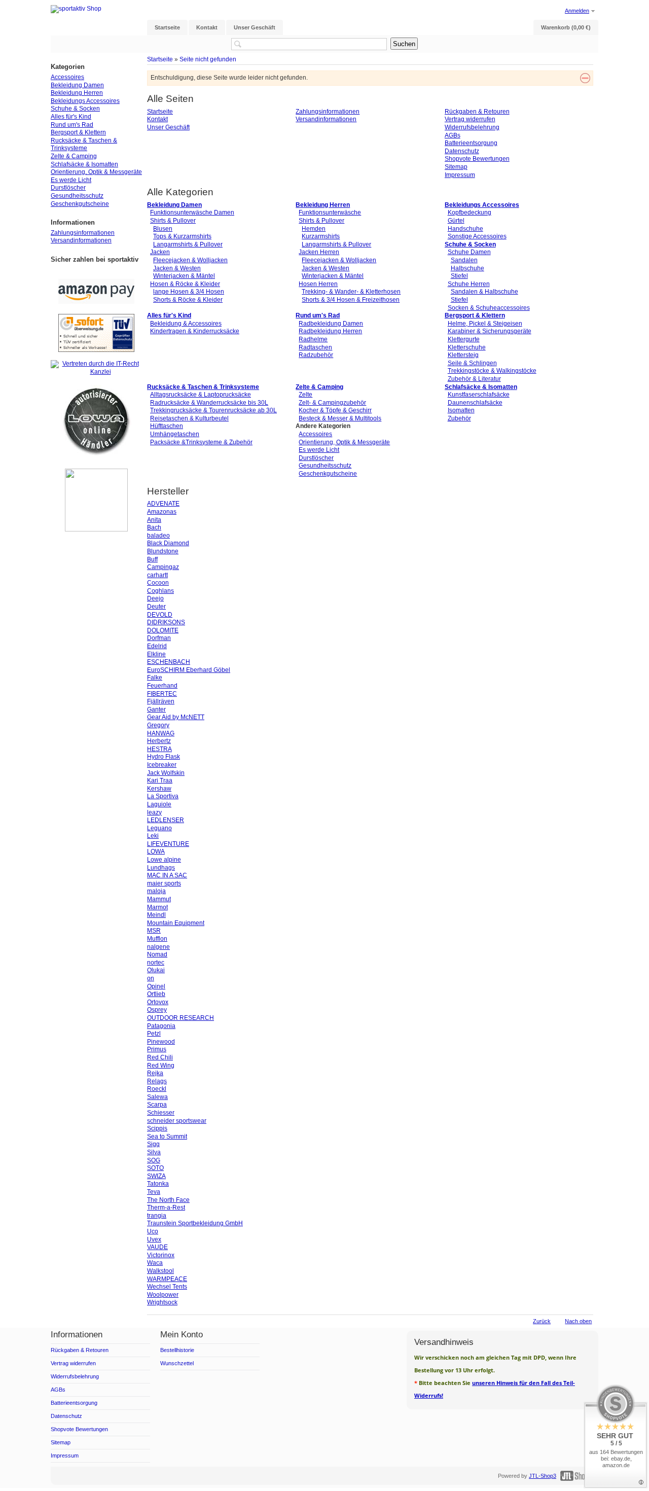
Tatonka (158, 1183)
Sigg (153, 1144)
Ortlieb (156, 994)
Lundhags (161, 867)
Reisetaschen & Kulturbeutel (189, 418)
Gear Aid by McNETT (175, 717)
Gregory (158, 725)
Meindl (156, 914)
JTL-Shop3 (542, 1476)
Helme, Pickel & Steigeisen (485, 323)
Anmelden (577, 11)
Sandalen (464, 260)
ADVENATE (163, 503)
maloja (156, 891)
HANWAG (160, 733)
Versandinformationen (326, 119)
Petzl (154, 1033)
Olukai (156, 970)
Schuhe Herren (469, 284)
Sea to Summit (167, 1136)
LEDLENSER (165, 820)
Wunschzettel (177, 1363)
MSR (154, 930)
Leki (153, 835)
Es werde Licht (319, 449)
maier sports (164, 883)
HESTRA (159, 749)
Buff (152, 559)
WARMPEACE (167, 1279)
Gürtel (456, 220)
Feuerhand (162, 685)
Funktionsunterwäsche (330, 212)
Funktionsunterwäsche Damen (192, 212)
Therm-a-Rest (166, 1207)
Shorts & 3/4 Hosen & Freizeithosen (351, 299)
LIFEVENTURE (168, 843)
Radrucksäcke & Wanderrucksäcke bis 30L (209, 402)
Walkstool (160, 1270)
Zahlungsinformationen (327, 111)
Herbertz (159, 740)
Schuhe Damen (469, 252)
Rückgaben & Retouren (477, 111)
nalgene (158, 946)
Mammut (159, 899)
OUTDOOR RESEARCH (180, 1017)
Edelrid (157, 646)
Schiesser (160, 1112)
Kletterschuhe (467, 347)
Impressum (460, 175)
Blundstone (162, 551)
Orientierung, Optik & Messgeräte (344, 442)
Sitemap (456, 166)
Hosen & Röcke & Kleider (185, 284)
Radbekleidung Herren (330, 331)
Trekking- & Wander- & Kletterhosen (351, 291)
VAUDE (157, 1247)
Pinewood (161, 1041)
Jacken (160, 252)
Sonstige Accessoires (477, 236)
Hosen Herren (318, 284)
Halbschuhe (467, 268)
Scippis (157, 1128)
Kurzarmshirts (321, 236)
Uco (152, 1231)
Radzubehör (316, 355)
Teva (153, 1191)
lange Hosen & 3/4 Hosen (188, 291)
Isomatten (461, 410)
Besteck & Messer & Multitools (340, 418)
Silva (154, 1152)
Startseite (160, 59)
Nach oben (578, 1321)
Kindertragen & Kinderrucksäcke (194, 331)
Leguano (159, 828)
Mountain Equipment (175, 923)
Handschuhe (465, 228)
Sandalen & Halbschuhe (484, 291)
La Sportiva (162, 796)
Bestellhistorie (177, 1350)
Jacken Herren (319, 252)
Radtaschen (315, 347)
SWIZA (156, 1176)
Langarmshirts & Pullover (188, 244)
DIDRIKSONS (166, 622)
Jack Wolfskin (166, 772)
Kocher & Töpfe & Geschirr (335, 410)
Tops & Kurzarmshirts (182, 236)
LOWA (156, 851)
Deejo (155, 598)
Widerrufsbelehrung (472, 127)
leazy (154, 812)
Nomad (157, 954)
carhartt (157, 575)
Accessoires (315, 434)
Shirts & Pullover (173, 220)
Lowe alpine (164, 859)
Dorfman (159, 638)
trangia (156, 1215)
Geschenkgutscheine (328, 473)
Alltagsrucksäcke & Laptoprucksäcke (200, 394)
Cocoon (158, 582)
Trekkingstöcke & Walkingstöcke (492, 370)
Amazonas (161, 511)
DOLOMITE (162, 630)
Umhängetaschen (174, 434)
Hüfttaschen (166, 426)
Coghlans (160, 590)
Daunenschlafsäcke (475, 402)
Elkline (156, 654)
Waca (155, 1262)
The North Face (168, 1199)
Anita (154, 519)
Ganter (156, 709)
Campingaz (163, 567)
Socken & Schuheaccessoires (489, 307)
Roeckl (156, 1088)
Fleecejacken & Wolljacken (190, 260)
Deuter (156, 606)
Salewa (157, 1096)
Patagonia (161, 1026)
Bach (154, 527)
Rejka (155, 1073)
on (150, 978)
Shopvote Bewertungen (477, 158)
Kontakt (157, 119)
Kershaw (159, 788)
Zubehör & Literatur (474, 378)
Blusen (162, 228)
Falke (154, 677)
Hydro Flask (163, 756)
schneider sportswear (176, 1120)
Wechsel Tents (167, 1286)
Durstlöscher (316, 458)
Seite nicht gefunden (207, 59)
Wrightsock (162, 1302)
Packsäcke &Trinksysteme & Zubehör (201, 442)
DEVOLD (159, 614)
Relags (157, 1081)
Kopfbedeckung (469, 212)
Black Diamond (168, 543)
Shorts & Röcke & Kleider (188, 299)
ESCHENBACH (168, 661)
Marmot (157, 907)
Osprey (157, 1009)
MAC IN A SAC (167, 875)
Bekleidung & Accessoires (186, 323)
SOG (153, 1160)
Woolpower (162, 1294)
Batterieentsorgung (471, 143)
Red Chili (160, 1057)
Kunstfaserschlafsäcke (479, 394)
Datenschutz (462, 151)
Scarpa (157, 1104)
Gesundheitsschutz (325, 465)
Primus (156, 1049)
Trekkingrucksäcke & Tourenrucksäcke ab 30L (213, 410)
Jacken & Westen (177, 268)
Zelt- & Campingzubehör (332, 402)
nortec (155, 962)
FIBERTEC (162, 693)
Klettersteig (463, 355)
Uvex (154, 1239)
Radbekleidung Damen (331, 323)
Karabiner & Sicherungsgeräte (489, 331)
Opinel (156, 986)
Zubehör (459, 418)
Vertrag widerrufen (470, 119)
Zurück (542, 1321)
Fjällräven (160, 701)
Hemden (314, 228)
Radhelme (313, 339)
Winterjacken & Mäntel (184, 275)
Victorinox (160, 1255)
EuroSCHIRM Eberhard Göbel (188, 669)
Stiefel (459, 275)
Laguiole (159, 804)
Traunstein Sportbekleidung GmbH (195, 1223)
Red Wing (160, 1065)
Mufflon (157, 938)
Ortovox (157, 1002)
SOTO (155, 1168)
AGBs (452, 135)
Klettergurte (464, 339)
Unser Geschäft (168, 127)
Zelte (305, 394)
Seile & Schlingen (472, 363)
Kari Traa (159, 780)
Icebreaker (161, 764)
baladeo (158, 535)
